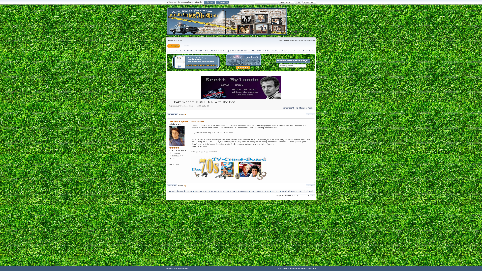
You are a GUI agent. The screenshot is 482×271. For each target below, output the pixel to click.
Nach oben (172, 186)
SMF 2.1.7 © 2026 (171, 268)
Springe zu (279, 195)
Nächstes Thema (306, 108)
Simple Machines (182, 268)
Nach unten (172, 114)
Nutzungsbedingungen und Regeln (294, 268)
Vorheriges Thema (290, 108)
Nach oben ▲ (312, 268)
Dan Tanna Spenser (179, 121)
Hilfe (279, 268)
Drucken (310, 114)
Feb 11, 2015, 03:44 (197, 121)
